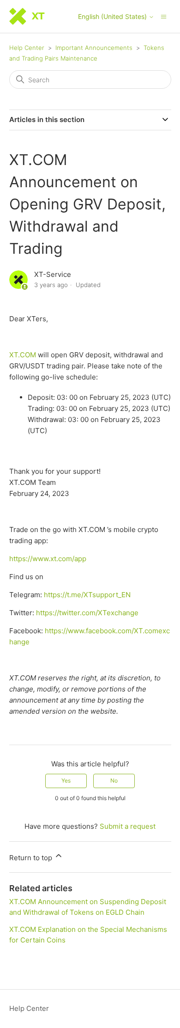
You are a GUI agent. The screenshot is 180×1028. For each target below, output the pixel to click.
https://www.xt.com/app (47, 558)
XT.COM (22, 354)
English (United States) (113, 16)
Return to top (31, 857)
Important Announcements (93, 47)
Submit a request (128, 826)
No (114, 780)
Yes (66, 780)
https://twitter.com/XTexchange (87, 612)
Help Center (26, 47)
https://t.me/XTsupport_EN (87, 594)
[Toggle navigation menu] (164, 16)
